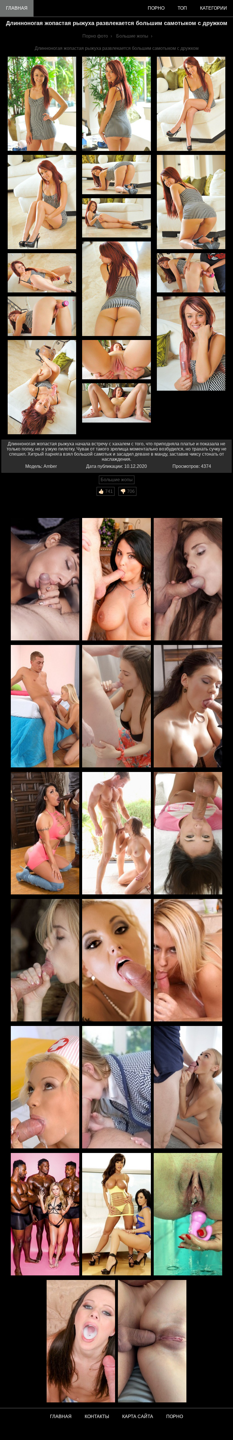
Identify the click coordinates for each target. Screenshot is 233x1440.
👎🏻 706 (127, 491)
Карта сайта (137, 1416)
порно (156, 8)
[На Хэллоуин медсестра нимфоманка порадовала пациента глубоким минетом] (45, 1087)
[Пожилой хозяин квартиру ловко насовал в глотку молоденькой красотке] (188, 579)
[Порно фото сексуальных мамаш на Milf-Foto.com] (116, 1214)
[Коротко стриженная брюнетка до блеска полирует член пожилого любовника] (45, 579)
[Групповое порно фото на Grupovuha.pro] (45, 1214)
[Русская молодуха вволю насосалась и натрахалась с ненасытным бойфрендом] (45, 706)
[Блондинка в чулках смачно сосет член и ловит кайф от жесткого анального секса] (116, 960)
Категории (213, 8)
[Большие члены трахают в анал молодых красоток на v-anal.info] (152, 1341)
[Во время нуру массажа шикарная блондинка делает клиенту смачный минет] (188, 960)
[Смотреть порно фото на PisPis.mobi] (188, 1214)
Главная (17, 8)
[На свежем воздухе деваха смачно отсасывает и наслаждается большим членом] (116, 833)
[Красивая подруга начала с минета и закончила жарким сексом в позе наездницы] (116, 706)
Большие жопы (117, 479)
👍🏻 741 (105, 491)
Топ (182, 8)
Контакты (97, 1416)
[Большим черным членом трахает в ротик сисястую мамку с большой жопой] (45, 833)
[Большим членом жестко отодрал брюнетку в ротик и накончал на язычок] (188, 833)
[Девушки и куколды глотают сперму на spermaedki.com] (81, 1341)
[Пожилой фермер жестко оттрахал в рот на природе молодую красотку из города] (45, 960)
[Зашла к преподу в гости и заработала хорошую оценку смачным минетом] (116, 1087)
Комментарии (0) (22, 499)
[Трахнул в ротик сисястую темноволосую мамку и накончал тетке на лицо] (116, 579)
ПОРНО (174, 1416)
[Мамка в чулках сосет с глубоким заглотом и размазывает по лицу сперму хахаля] (188, 706)
